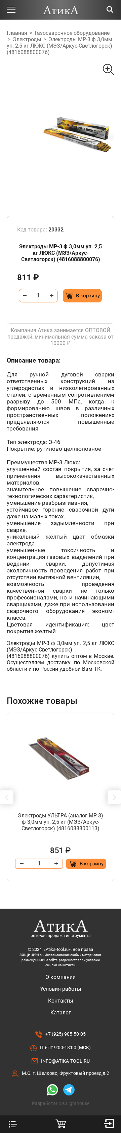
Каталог (60, 1012)
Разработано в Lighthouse (60, 1103)
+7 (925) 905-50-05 (65, 1034)
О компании (60, 977)
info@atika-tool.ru (65, 1061)
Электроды (27, 39)
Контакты (60, 1000)
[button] (6, 797)
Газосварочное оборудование (72, 33)
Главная (17, 33)
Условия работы (60, 989)
